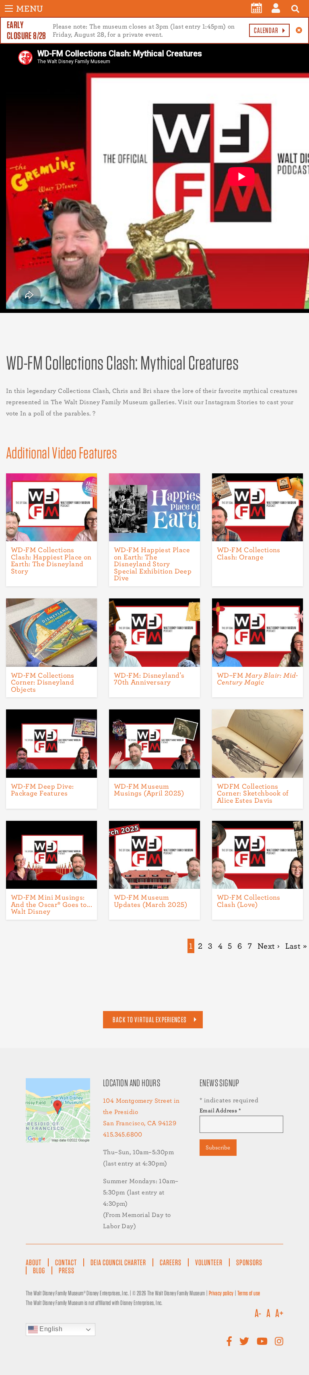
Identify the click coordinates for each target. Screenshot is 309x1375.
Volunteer (208, 1262)
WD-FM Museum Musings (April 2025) (149, 789)
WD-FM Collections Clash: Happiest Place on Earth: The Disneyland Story (51, 560)
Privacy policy (221, 1293)
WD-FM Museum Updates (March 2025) (150, 900)
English (50, 1329)
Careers (170, 1262)
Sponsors (249, 1262)
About (33, 1262)
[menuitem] (256, 8)
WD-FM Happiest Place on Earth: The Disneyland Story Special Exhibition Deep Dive (153, 563)
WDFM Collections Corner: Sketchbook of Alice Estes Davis (252, 793)
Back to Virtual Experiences (150, 1019)
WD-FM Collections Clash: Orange (248, 553)
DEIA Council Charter (118, 1262)
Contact (66, 1262)
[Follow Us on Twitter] (244, 1341)
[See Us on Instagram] (279, 1341)
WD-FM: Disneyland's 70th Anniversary (149, 678)
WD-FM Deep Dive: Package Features (42, 789)
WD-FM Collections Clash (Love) (248, 900)
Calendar (266, 30)
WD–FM (257, 678)
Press (66, 1270)
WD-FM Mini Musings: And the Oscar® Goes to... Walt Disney (51, 904)
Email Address (220, 1110)
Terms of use (248, 1293)
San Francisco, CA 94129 (139, 1123)
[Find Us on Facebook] (229, 1341)
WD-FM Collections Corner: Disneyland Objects (42, 682)
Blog (39, 1270)
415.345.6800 (122, 1134)
